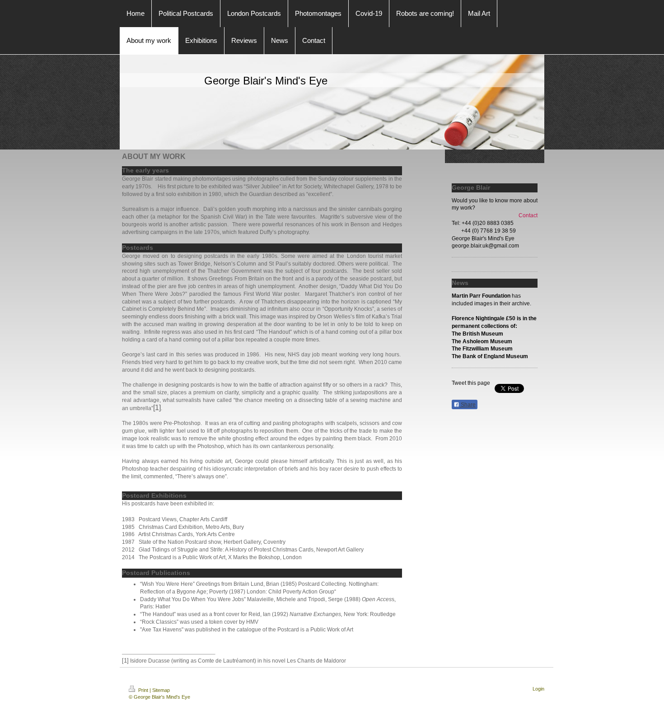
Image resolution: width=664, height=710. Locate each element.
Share (467, 405)
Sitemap (161, 690)
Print (143, 690)
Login (538, 688)
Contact (528, 215)
